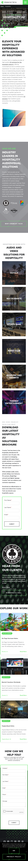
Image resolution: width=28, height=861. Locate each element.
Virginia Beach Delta (8, 726)
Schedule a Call (14, 593)
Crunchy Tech (12, 2)
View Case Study (14, 622)
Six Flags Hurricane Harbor (10, 638)
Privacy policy (14, 857)
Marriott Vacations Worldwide (11, 682)
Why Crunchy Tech (14, 224)
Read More (23, 651)
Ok (14, 851)
